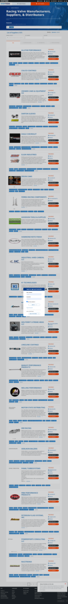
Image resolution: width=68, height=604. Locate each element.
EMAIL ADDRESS (29, 292)
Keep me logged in (31, 301)
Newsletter (39, 1)
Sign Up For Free (33, 313)
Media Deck (54, 1)
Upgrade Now (47, 1)
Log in (33, 304)
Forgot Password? (30, 307)
